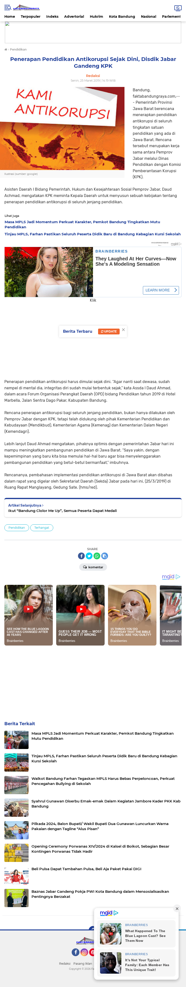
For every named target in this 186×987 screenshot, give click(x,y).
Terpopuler (30, 16)
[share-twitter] (89, 556)
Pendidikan (16, 527)
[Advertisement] (93, 337)
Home (9, 16)
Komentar (95, 567)
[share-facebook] (81, 556)
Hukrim (96, 16)
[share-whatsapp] (96, 556)
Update (110, 331)
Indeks (52, 16)
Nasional (148, 16)
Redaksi (64, 963)
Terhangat (41, 527)
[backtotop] (93, 930)
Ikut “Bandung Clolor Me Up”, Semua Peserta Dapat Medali (62, 510)
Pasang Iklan (82, 963)
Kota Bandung (122, 16)
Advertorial (74, 16)
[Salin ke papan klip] (104, 556)
